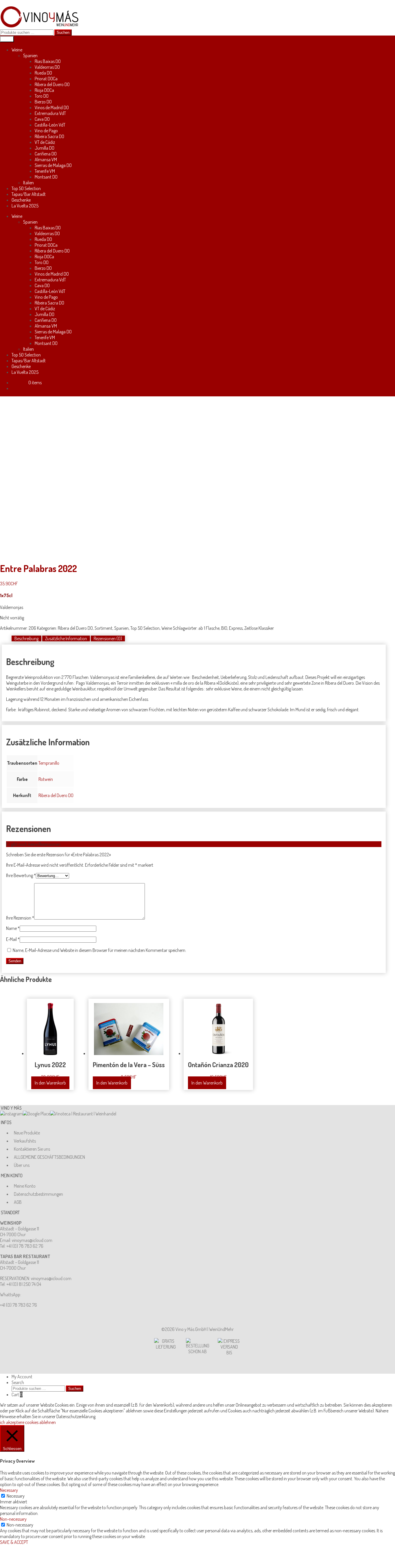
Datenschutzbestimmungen (38, 1194)
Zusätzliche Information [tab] (66, 638)
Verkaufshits (25, 1141)
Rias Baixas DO (48, 61)
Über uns (21, 1165)
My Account (22, 1376)
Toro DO (42, 96)
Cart (17, 1394)
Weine (17, 50)
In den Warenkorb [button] (50, 1083)
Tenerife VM (45, 171)
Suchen (63, 32)
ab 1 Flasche (208, 628)
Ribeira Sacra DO (49, 136)
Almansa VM (46, 159)
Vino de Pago (46, 130)
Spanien (30, 55)
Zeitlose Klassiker (259, 628)
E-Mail (13, 939)
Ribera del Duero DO (52, 84)
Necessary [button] (9, 1490)
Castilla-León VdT (50, 125)
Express (236, 628)
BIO (224, 628)
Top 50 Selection (26, 188)
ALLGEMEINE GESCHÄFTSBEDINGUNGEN (49, 1157)
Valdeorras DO (47, 67)
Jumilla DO (44, 148)
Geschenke (21, 200)
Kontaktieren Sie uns (32, 1149)
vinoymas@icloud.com (32, 1240)
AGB (18, 1202)
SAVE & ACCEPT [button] (14, 1542)
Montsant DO (46, 177)
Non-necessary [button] (13, 1519)
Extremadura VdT (50, 113)
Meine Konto (25, 1186)
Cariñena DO (46, 154)
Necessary (16, 1496)
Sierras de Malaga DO (53, 165)
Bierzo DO (43, 102)
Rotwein (45, 779)
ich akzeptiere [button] (12, 1422)
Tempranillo (48, 763)
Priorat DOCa (46, 78)
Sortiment (103, 628)
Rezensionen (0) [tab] (108, 638)
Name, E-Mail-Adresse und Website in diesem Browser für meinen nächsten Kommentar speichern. (99, 950)
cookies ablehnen (40, 1422)
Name (13, 928)
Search (18, 1382)
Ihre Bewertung (21, 875)
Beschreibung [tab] (26, 638)
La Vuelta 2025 (25, 206)
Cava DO (42, 119)
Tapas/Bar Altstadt (29, 194)
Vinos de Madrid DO (52, 107)
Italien (28, 182)
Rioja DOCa (44, 90)
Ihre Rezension (20, 918)
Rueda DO (43, 73)
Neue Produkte (27, 1133)
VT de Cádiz (45, 142)
